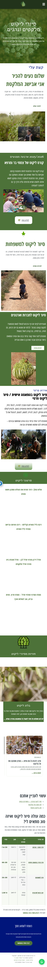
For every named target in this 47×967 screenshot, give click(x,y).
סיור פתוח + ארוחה (38, 847)
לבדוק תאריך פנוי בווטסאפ (31, 913)
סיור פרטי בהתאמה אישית (36, 862)
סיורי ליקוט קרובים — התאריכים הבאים (30, 801)
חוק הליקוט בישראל (36, 808)
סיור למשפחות (39, 877)
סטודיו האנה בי (18, 958)
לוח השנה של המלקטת (35, 805)
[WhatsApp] (42, 962)
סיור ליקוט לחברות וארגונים (28, 314)
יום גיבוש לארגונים (38, 893)
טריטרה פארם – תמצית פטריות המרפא (23, 960)
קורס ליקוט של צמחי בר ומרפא (24, 162)
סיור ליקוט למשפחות (25, 244)
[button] (43, 4)
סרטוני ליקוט (23, 480)
